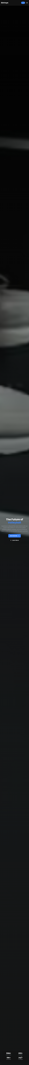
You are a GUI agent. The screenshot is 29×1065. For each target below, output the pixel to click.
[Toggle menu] (27, 3)
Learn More (15, 540)
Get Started (13, 536)
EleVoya (4, 3)
